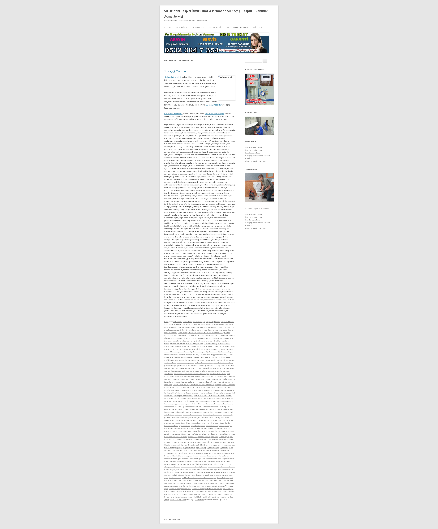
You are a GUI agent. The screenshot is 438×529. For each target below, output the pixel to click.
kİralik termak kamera (197, 404)
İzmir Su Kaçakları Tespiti (253, 150)
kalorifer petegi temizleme (195, 379)
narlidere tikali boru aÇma (178, 437)
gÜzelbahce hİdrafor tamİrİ (195, 366)
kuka (219, 420)
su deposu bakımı (223, 456)
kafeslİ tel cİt (199, 376)
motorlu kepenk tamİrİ (216, 428)
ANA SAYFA (167, 27)
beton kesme (182, 333)
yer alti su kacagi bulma (178, 500)
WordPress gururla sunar (172, 519)
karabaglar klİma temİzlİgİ (214, 393)
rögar (209, 448)
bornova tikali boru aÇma (218, 338)
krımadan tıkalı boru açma (208, 420)
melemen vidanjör (180, 428)
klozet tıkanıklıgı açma (216, 418)
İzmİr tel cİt (174, 376)
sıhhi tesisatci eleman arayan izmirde (183, 456)
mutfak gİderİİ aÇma (213, 431)
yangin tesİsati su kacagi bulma (181, 497)
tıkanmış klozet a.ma (175, 486)
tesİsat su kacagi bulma (197, 472)
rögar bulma (224, 448)
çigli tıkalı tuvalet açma (225, 352)
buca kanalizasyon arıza (194, 344)
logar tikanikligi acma (198, 426)
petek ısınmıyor (213, 439)
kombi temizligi (193, 420)
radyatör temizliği (189, 448)
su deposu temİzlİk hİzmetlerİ (212, 461)
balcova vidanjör (202, 327)
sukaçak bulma (206, 470)
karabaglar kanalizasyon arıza (193, 393)
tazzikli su (229, 470)
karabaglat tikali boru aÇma (197, 396)
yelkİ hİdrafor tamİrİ (200, 497)
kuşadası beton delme (182, 423)
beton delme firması (226, 330)
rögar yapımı (198, 450)
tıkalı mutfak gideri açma (173, 114)
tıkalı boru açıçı (190, 475)
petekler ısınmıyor (190, 442)
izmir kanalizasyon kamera (183, 374)
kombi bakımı (183, 420)
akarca (189, 322)
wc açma (195, 491)
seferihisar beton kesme (220, 450)
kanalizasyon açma (214, 385)
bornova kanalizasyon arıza (191, 335)
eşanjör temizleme (201, 357)
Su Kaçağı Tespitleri (175, 71)
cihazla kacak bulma (171, 355)
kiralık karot (210, 404)
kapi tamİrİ (230, 390)
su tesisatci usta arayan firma (190, 470)
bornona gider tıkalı (223, 333)
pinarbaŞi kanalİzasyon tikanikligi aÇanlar (211, 442)
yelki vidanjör (212, 497)
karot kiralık (193, 398)
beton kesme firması (195, 333)
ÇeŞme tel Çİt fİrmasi (196, 349)
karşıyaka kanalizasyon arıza (206, 401)
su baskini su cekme (209, 456)
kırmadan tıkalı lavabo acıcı (192, 412)
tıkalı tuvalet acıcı (198, 480)
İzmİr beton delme (201, 368)
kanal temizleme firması (198, 385)
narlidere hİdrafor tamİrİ (191, 434)
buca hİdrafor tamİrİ (178, 344)
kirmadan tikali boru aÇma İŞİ (174, 407)
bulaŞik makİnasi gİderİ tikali (179, 346)
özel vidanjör (181, 439)
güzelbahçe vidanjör (183, 368)
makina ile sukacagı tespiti (215, 426)
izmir (192, 368)
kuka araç (225, 420)
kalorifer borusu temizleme (214, 376)
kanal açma (173, 382)
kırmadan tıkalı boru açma (173, 409)
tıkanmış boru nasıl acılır (216, 483)
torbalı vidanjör (228, 489)
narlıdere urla (192, 437)
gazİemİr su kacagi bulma (185, 363)
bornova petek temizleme (182, 338)
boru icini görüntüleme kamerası (198, 341)
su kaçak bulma (218, 464)
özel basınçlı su (224, 437)
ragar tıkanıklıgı (201, 448)
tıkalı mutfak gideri (223, 478)
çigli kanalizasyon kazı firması (178, 352)
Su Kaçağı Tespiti (198, 27)
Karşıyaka (192, 401)
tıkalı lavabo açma (175, 478)
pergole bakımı (191, 439)
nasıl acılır (214, 437)
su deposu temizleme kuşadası (193, 459)
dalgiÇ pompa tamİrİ (203, 355)
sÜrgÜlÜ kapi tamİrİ (219, 470)
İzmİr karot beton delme (218, 374)
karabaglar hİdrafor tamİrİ (173, 393)
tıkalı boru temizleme (217, 475)
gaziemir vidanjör (170, 366)
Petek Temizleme (182, 27)
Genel (166, 322)
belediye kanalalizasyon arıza (207, 330)
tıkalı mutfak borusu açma (214, 114)
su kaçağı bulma (195, 464)
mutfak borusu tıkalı (185, 431)
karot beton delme (218, 396)
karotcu (200, 398)
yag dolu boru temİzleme (207, 491)
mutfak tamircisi (177, 434)
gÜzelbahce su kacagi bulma (215, 366)
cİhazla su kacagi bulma (187, 355)
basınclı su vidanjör (175, 330)
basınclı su (223, 327)
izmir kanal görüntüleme (172, 371)
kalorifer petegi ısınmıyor (176, 379)
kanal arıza (168, 385)
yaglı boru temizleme (200, 494)
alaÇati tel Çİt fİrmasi (213, 322)
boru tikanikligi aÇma (217, 341)
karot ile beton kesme (181, 398)
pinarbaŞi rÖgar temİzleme (182, 445)
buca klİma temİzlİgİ (211, 344)
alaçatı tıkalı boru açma (177, 324)
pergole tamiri (202, 439)
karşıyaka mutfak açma (181, 404)
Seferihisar (207, 450)
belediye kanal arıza (189, 330)
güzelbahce (181, 366)
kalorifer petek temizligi (213, 379)
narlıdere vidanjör (204, 437)
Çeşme (172, 349)
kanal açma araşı (196, 382)
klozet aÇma (196, 418)
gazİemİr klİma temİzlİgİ (207, 360)
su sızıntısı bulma (187, 467)
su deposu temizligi (227, 459)
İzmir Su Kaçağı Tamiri (252, 153)
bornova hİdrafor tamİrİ (172, 335)
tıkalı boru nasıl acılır (203, 475)
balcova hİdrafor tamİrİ (220, 324)
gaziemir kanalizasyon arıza (189, 360)
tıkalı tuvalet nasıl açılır (172, 483)
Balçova (208, 324)
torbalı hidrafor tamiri (214, 489)
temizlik (185, 472)
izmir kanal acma (228, 368)
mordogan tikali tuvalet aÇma (197, 428)
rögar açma (215, 448)
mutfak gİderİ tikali (198, 431)
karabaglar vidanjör (181, 396)
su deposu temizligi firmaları (174, 461)
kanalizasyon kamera (208, 387)
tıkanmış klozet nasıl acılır (191, 486)
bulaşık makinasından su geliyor (201, 346)
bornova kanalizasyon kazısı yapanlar (215, 335)
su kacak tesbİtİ (174, 467)
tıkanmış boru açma (200, 483)
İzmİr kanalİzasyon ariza (190, 371)
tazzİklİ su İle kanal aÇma (173, 472)
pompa (179, 448)
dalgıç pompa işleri (217, 355)
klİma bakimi (207, 415)
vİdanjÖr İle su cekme (183, 491)
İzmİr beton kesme (214, 368)
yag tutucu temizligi (186, 494)
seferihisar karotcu (170, 453)
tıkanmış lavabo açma (208, 486)
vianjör (166, 491)
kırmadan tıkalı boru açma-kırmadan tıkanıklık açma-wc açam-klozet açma (208, 409)
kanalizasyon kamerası (225, 387)
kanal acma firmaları (210, 382)
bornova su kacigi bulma (200, 338)
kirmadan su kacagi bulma (223, 404)
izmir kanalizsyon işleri (201, 374)
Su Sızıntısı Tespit (215, 27)
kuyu (209, 423)
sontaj (199, 456)
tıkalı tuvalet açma (211, 480)
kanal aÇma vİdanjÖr (225, 382)
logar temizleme (184, 426)
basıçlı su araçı (213, 327)
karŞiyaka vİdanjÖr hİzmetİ (178, 401)
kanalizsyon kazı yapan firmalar (215, 390)
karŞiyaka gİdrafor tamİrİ (213, 398)
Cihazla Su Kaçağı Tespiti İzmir (255, 161)
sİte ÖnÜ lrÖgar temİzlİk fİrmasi (192, 453)
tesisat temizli (210, 472)
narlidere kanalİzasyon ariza (211, 434)
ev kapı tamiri (213, 357)
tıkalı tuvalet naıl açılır (225, 480)
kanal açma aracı (184, 382)
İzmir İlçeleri (257, 27)
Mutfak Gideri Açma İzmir (254, 147)
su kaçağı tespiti (206, 464)
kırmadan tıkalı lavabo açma (212, 412)
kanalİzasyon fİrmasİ (171, 387)
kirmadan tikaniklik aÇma (193, 407)
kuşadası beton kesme (198, 423)
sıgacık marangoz (210, 453)
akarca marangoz (199, 322)
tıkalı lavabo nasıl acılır (189, 478)
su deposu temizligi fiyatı (193, 461)
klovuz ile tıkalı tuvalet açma (181, 418)
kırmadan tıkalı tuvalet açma (192, 415)
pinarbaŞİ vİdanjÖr (199, 445)
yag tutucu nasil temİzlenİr (225, 491)
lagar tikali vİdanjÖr (218, 423)
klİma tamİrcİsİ (217, 415)
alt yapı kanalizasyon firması (195, 324)
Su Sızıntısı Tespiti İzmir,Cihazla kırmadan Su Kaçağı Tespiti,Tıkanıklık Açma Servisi (216, 13)
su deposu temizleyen (212, 459)
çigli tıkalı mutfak (211, 352)
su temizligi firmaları (200, 467)
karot (210, 396)
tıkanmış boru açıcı (186, 483)
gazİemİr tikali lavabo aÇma (222, 363)
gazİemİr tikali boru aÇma (203, 363)
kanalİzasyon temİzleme (172, 390)
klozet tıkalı (205, 418)
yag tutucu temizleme (171, 494)
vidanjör (172, 491)
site (179, 453)
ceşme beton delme (182, 349)
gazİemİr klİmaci (222, 360)
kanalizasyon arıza (228, 385)
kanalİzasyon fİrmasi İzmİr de (190, 387)
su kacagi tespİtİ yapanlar (180, 464)
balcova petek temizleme (187, 327)
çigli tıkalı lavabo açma (197, 352)
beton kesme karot (209, 333)
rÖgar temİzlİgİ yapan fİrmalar (182, 450)
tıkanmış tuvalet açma (199, 489)
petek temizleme (178, 442)
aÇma (185, 322)
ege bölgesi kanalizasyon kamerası (182, 357)
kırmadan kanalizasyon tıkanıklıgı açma (216, 407)
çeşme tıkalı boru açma (212, 349)
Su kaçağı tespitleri (173, 77)
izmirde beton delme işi (186, 376)
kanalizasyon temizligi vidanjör (192, 390)
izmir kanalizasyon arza (208, 371)
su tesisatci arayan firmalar (217, 467)
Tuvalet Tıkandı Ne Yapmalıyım (237, 27)
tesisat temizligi (221, 472)
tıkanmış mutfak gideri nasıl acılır (180, 489)
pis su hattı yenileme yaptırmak (217, 445)
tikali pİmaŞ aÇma (178, 475)
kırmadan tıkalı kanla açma (173, 412)
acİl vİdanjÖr (177, 322)
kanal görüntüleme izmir (181, 385)
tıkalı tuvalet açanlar (185, 480)
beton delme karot (170, 333)
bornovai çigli (181, 341)
